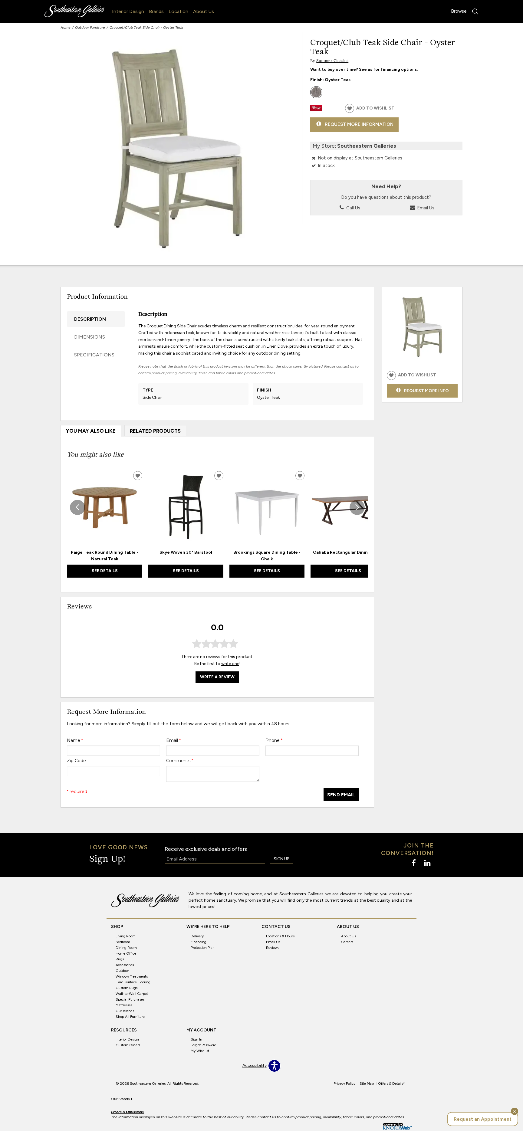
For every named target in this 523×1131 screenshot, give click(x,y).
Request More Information (359, 124)
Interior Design (128, 11)
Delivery (197, 936)
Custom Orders (128, 1045)
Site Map (367, 1083)
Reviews (272, 948)
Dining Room (126, 948)
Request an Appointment (482, 1119)
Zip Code (76, 760)
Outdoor (122, 971)
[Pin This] (316, 109)
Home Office (126, 953)
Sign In (196, 1039)
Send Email (341, 795)
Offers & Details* (391, 1083)
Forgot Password (203, 1045)
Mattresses (124, 1005)
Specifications (94, 355)
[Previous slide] (77, 507)
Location (178, 11)
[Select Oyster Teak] (316, 92)
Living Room (126, 936)
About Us (203, 11)
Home (66, 27)
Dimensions (89, 337)
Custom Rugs (126, 988)
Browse (459, 11)
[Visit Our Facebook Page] (414, 863)
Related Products (155, 431)
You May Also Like (91, 431)
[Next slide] (357, 507)
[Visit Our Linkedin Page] (427, 863)
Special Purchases (130, 999)
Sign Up (281, 858)
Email (173, 740)
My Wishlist (200, 1051)
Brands (156, 11)
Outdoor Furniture (90, 27)
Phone (273, 740)
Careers (347, 942)
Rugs (120, 959)
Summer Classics (332, 61)
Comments (179, 760)
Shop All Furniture (130, 1016)
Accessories (125, 965)
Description (90, 319)
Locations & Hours (280, 936)
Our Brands (125, 1010)
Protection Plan (203, 948)
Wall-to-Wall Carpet (132, 994)
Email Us (425, 208)
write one (230, 663)
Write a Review (217, 677)
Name (75, 740)
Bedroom (123, 942)
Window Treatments (132, 976)
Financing (198, 942)
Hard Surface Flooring (133, 982)
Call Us (352, 208)
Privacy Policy (344, 1083)
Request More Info (426, 390)
